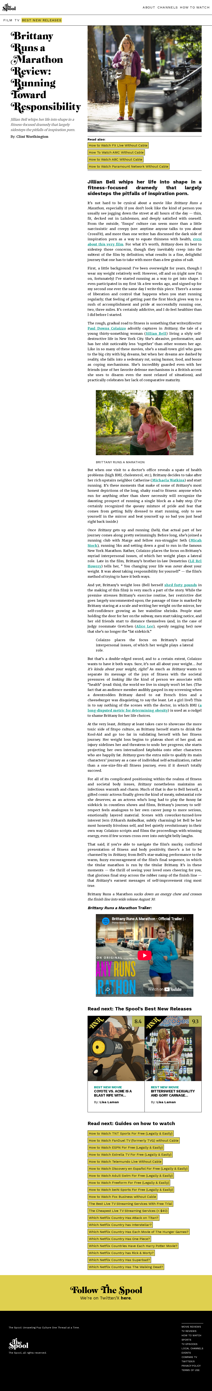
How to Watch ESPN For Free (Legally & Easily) (126, 1147)
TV (16, 20)
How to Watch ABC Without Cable (115, 159)
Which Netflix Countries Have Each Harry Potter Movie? (133, 1246)
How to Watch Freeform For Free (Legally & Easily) (129, 1183)
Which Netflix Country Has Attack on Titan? (123, 1218)
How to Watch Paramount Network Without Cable (128, 166)
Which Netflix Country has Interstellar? (120, 1225)
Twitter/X (188, 1361)
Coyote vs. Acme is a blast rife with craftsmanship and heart (113, 1093)
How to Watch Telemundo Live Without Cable (125, 1162)
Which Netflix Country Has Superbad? (119, 1260)
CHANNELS (168, 7)
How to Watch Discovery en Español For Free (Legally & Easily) (138, 1169)
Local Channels (192, 1348)
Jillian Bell (156, 333)
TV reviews (189, 1331)
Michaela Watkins (168, 480)
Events (186, 1353)
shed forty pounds (180, 585)
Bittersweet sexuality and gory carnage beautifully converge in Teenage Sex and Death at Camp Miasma (173, 1093)
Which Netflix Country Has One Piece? (119, 1239)
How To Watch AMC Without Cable (116, 152)
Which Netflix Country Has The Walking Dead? (126, 1267)
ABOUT (149, 7)
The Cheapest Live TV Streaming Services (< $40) (128, 1211)
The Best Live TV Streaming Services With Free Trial (130, 1204)
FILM (7, 20)
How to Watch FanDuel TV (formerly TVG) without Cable (133, 1140)
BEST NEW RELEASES (41, 20)
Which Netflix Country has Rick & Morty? (121, 1253)
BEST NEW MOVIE (108, 1087)
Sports (186, 1340)
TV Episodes (190, 1344)
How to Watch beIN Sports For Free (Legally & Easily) (131, 1190)
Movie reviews (191, 1326)
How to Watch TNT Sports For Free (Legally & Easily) (130, 1133)
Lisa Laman (109, 1102)
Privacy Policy (191, 1366)
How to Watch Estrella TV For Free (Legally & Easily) (130, 1154)
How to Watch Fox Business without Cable (122, 1197)
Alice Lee (144, 626)
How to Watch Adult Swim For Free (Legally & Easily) (131, 1176)
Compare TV (189, 1357)
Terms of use (191, 1370)
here (126, 1297)
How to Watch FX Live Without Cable (118, 145)
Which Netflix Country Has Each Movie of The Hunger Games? (138, 1232)
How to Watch (191, 1335)
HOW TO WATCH (195, 7)
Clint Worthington (32, 137)
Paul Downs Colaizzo (107, 328)
